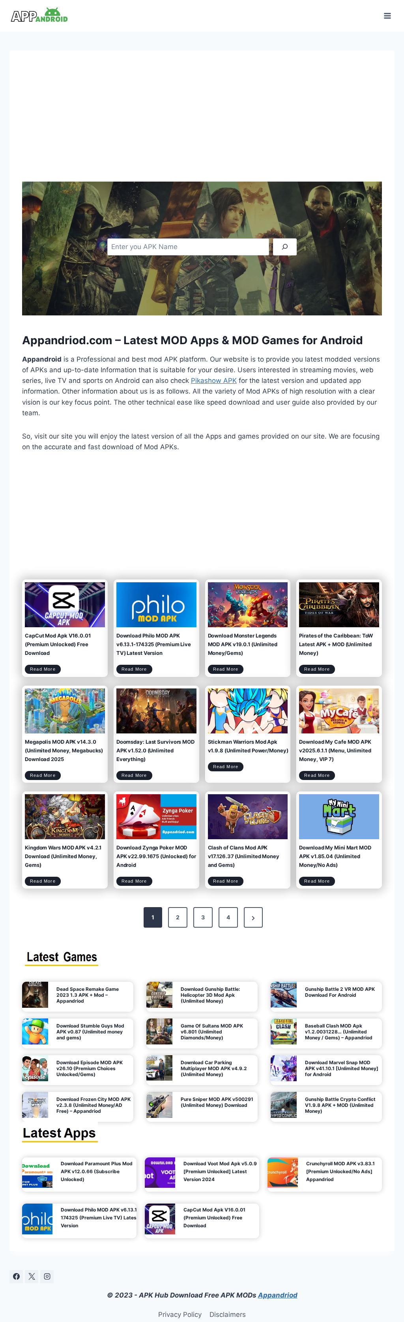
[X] (31, 1276)
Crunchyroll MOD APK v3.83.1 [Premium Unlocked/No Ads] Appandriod (340, 1171)
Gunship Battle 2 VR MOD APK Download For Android (340, 992)
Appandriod (277, 1295)
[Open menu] (387, 15)
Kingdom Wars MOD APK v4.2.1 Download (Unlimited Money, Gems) (63, 856)
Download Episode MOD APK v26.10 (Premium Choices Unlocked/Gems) (89, 1068)
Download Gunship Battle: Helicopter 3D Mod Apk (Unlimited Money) (210, 995)
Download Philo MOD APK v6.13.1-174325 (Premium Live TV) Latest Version (153, 644)
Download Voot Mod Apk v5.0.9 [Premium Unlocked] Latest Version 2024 (220, 1171)
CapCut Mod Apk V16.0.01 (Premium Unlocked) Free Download (58, 644)
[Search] (285, 246)
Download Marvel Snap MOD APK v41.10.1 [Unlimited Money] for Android (341, 1068)
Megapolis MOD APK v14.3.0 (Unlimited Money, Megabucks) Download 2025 (64, 750)
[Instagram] (47, 1276)
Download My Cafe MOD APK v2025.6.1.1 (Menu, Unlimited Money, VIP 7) (335, 750)
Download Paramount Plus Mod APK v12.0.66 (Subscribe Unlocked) (97, 1171)
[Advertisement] (202, 122)
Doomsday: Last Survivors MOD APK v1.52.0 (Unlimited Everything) (155, 750)
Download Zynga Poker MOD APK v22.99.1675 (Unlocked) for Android (156, 856)
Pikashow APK (214, 380)
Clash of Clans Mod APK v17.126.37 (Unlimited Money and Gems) (243, 856)
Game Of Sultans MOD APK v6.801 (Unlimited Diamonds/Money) (212, 1032)
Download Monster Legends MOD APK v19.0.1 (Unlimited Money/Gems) (242, 644)
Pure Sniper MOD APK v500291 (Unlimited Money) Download (217, 1102)
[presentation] (65, 604)
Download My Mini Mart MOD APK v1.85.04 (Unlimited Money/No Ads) (335, 856)
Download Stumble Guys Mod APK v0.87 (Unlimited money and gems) (90, 1032)
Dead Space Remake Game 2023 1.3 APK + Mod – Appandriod (87, 995)
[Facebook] (16, 1276)
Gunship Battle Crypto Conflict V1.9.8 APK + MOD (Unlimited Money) (340, 1105)
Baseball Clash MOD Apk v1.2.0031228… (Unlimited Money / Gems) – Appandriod (338, 1032)
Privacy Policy (180, 1314)
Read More (45, 670)
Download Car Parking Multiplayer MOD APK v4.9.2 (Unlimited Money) (214, 1068)
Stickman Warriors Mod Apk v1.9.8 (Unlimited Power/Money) (248, 746)
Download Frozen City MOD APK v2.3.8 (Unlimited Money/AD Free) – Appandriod (93, 1105)
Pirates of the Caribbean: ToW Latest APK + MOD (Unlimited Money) (336, 644)
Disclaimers (227, 1314)
